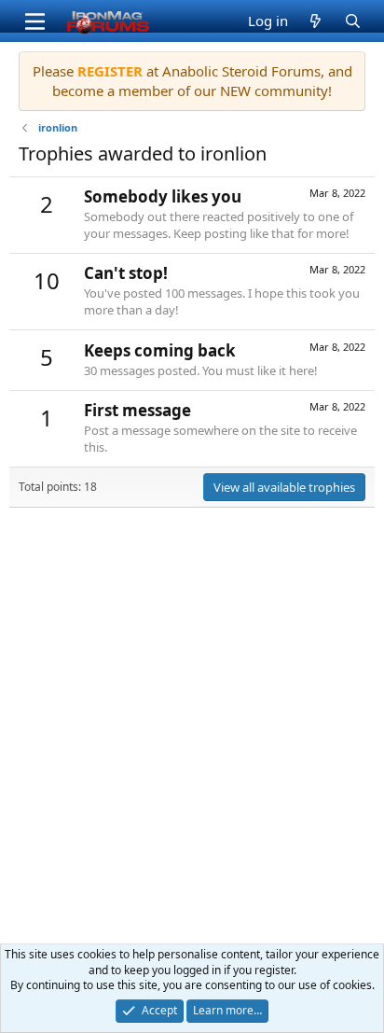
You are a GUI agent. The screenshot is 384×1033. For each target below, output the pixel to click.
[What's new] (315, 21)
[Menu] (35, 21)
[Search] (352, 21)
